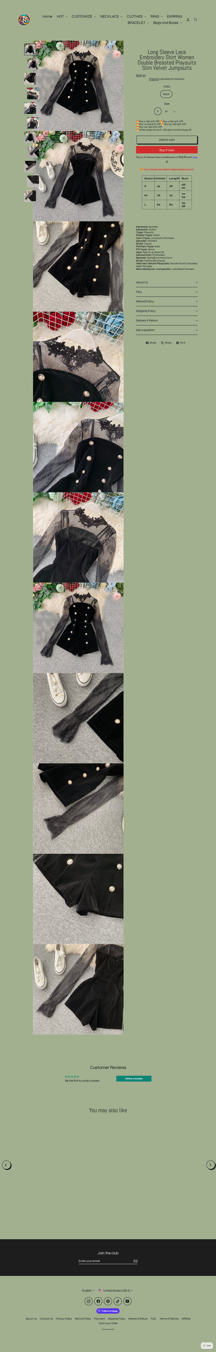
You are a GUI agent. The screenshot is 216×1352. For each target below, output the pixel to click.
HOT (61, 16)
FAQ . (154, 1318)
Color (166, 86)
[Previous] (6, 1164)
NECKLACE (109, 16)
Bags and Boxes (166, 22)
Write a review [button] (134, 1078)
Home (47, 16)
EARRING (174, 16)
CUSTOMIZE (82, 16)
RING (154, 16)
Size (166, 103)
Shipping (154, 79)
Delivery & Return (147, 323)
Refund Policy (145, 304)
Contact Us (46, 1318)
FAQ (139, 295)
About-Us (31, 1318)
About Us (142, 285)
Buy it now (166, 150)
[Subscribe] (135, 1261)
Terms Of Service (169, 1318)
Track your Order (108, 1323)
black (166, 94)
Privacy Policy (64, 1318)
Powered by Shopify (108, 1329)
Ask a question (145, 333)
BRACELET (137, 22)
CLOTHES (135, 16)
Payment (99, 1318)
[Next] (210, 1164)
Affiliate (186, 1318)
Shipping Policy (146, 314)
